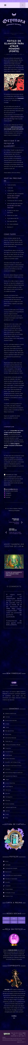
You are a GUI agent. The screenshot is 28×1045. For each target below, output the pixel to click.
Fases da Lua (8, 741)
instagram (12, 457)
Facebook (12, 464)
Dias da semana (9, 731)
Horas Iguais (8, 755)
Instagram (8, 493)
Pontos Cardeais (9, 804)
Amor (8, 33)
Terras (7, 814)
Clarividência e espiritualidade (14, 875)
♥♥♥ (14, 1018)
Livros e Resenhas (10, 783)
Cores (7, 727)
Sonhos (8, 811)
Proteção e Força (10, 892)
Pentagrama (8, 797)
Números (8, 790)
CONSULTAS (6, 918)
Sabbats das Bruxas (11, 807)
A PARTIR (10, 5)
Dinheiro (7, 882)
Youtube (8, 462)
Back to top (20, 1042)
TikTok (14, 918)
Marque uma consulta (12, 491)
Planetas (7, 800)
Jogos (7, 779)
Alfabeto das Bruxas (10, 713)
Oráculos (7, 793)
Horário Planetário (10, 758)
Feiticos (16, 33)
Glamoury (21, 33)
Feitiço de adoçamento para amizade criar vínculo (14, 574)
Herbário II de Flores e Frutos (13, 765)
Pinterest (6, 922)
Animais (7, 717)
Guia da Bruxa (9, 751)
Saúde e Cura (9, 896)
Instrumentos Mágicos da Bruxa (13, 772)
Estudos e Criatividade (11, 878)
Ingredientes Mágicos (11, 776)
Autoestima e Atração (11, 868)
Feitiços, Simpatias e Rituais (13, 744)
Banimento (8, 872)
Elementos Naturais (10, 737)
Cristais (7, 724)
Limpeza (8, 885)
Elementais (8, 734)
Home (5, 33)
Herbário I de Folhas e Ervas (12, 762)
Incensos (7, 769)
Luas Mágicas (9, 786)
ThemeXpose (21, 1034)
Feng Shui (8, 748)
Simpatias (14, 34)
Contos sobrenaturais (11, 720)
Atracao (12, 33)
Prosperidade (9, 889)
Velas (6, 817)
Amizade (8, 865)
